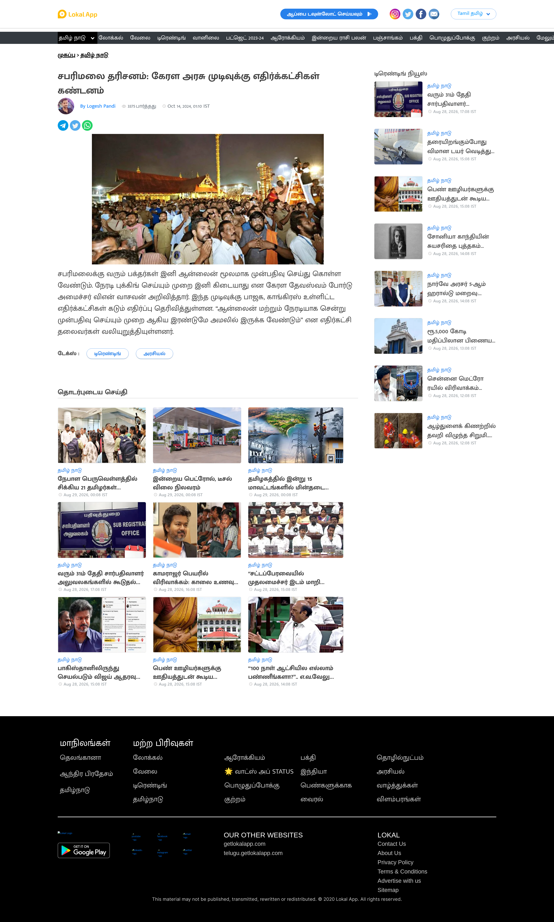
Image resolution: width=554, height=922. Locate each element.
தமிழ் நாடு (72, 38)
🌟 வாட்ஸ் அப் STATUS (259, 771)
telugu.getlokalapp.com (253, 853)
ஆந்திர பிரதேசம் (86, 774)
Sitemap (388, 890)
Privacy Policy (395, 862)
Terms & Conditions (402, 871)
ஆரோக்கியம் (244, 758)
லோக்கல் (148, 758)
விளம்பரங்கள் (399, 799)
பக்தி (308, 758)
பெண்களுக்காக (326, 785)
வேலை (145, 771)
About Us (389, 853)
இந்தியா (314, 771)
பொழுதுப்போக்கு (252, 785)
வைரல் (312, 799)
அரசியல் (391, 771)
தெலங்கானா (80, 758)
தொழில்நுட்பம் (400, 758)
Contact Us (392, 844)
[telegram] (64, 127)
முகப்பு (66, 55)
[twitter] (76, 127)
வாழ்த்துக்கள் (397, 785)
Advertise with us (399, 881)
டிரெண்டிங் (150, 785)
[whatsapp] (88, 127)
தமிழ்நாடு (75, 790)
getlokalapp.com (244, 844)
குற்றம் (235, 799)
